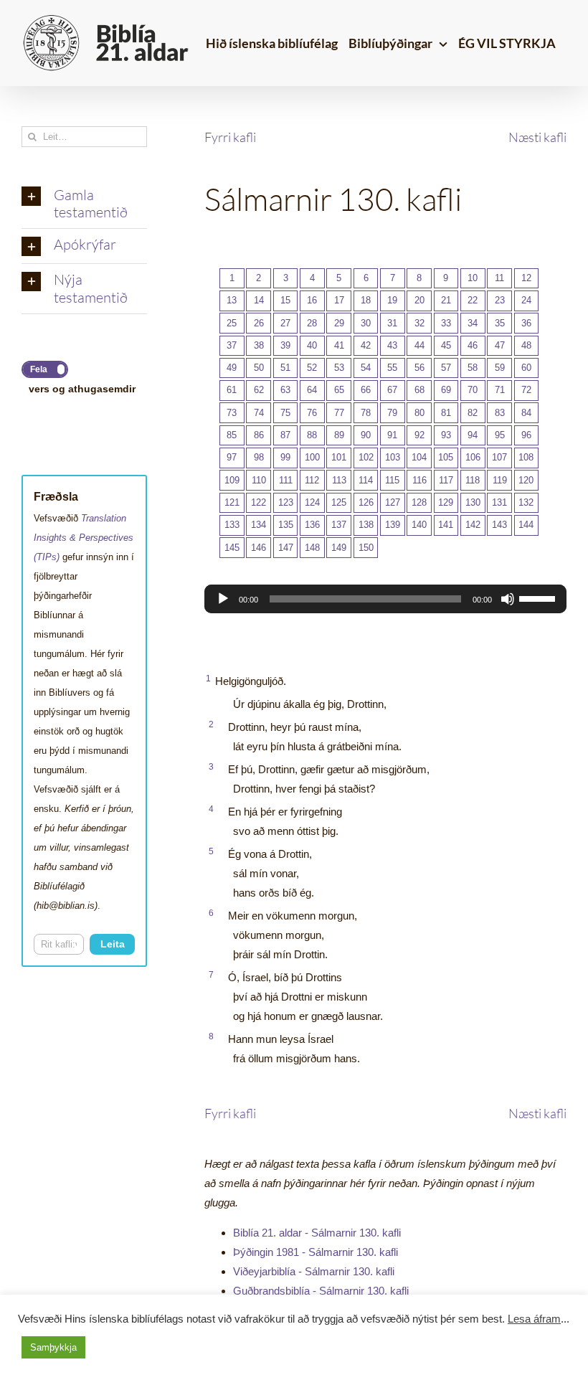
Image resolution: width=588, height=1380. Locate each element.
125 (338, 502)
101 (338, 457)
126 (366, 502)
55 (392, 367)
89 (339, 435)
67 (392, 389)
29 (339, 323)
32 (419, 323)
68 (419, 389)
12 (526, 278)
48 (526, 345)
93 (446, 435)
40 (312, 345)
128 (419, 502)
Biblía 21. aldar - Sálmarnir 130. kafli (317, 1233)
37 (232, 345)
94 (473, 435)
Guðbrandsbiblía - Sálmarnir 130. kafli (321, 1291)
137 (338, 524)
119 (500, 480)
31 (392, 323)
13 (232, 300)
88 (312, 435)
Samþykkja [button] (53, 1347)
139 (392, 524)
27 (285, 323)
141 (445, 524)
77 (339, 412)
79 (392, 412)
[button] (84, 204)
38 (259, 345)
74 (259, 412)
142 (472, 524)
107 (499, 457)
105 (445, 457)
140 (419, 524)
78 (366, 412)
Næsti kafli (537, 137)
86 (259, 435)
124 (312, 502)
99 (285, 457)
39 (285, 345)
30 (366, 323)
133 (232, 524)
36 (526, 323)
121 (232, 502)
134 (258, 524)
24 (526, 300)
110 (259, 480)
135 (285, 524)
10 (473, 278)
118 (472, 480)
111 (286, 480)
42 (366, 345)
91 (392, 435)
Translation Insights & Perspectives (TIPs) (83, 537)
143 (499, 524)
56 (419, 367)
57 (446, 367)
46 (473, 345)
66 (366, 389)
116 (419, 480)
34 (473, 323)
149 (338, 547)
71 (500, 389)
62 (259, 389)
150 (366, 547)
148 (312, 547)
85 (232, 435)
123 (285, 502)
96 (526, 435)
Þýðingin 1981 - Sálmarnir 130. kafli (315, 1252)
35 (500, 323)
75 (285, 412)
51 (285, 367)
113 (339, 480)
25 (232, 323)
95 (500, 435)
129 (445, 502)
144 (526, 524)
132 (526, 502)
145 (232, 547)
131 (499, 502)
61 (232, 389)
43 (392, 345)
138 (366, 524)
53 (339, 367)
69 (446, 389)
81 (446, 412)
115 (392, 480)
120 (526, 480)
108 (526, 457)
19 (392, 300)
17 (339, 300)
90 (366, 435)
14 (259, 300)
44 (419, 345)
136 (312, 524)
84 (526, 412)
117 (446, 480)
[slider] (539, 597)
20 (419, 300)
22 (473, 300)
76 (312, 412)
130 (472, 502)
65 (339, 389)
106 (472, 457)
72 (526, 389)
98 (259, 457)
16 (312, 300)
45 (446, 345)
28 (312, 323)
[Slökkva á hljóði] (508, 599)
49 (232, 367)
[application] (385, 599)
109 (232, 480)
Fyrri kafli (230, 137)
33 (446, 323)
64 (312, 389)
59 (500, 367)
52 (312, 367)
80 (419, 412)
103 (392, 457)
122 (258, 502)
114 (366, 480)
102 (366, 457)
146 (258, 547)
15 (285, 300)
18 (366, 300)
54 (366, 367)
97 (232, 457)
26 (259, 323)
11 (499, 278)
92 (419, 435)
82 (473, 412)
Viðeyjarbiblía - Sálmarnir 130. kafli (313, 1271)
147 (285, 547)
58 (473, 367)
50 (259, 367)
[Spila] (223, 599)
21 (446, 300)
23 (500, 300)
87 (285, 435)
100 (312, 457)
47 (500, 345)
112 (312, 480)
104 (419, 457)
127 (392, 502)
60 (526, 367)
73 (232, 412)
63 (285, 389)
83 (500, 412)
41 (339, 345)
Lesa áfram (534, 1319)
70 (473, 389)
